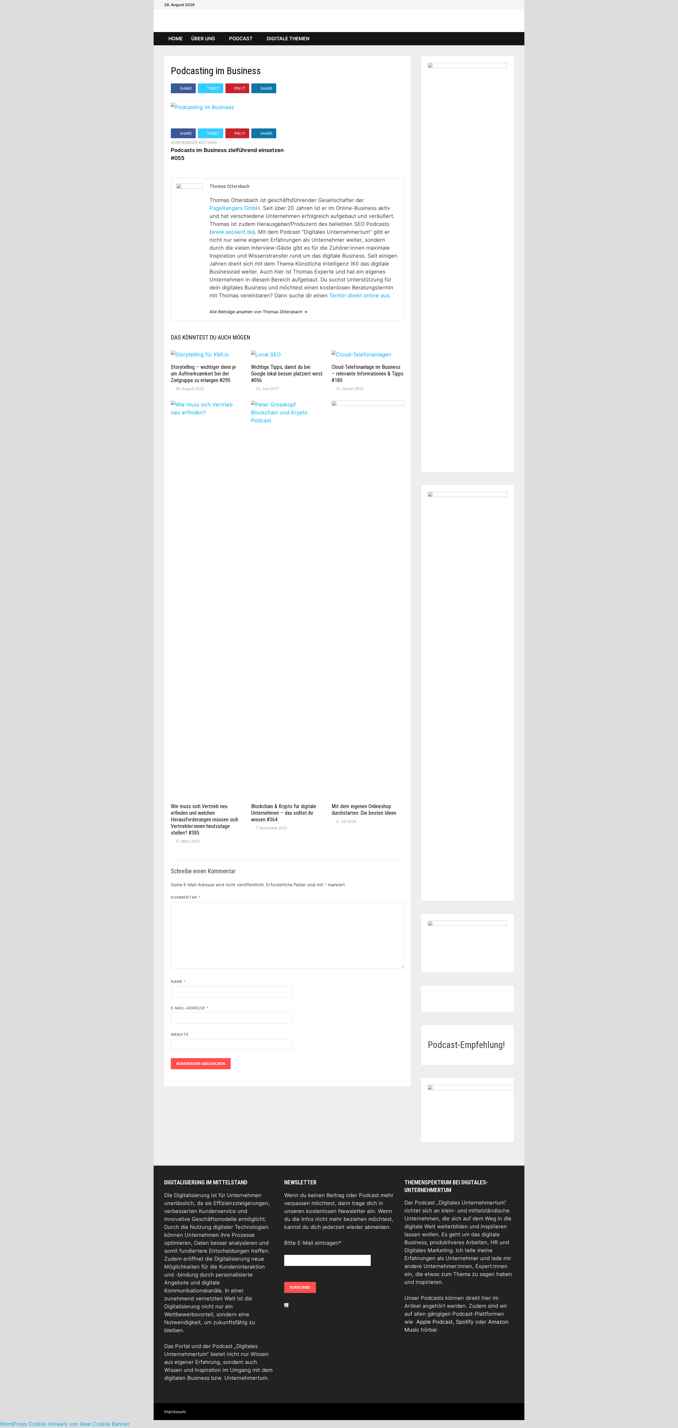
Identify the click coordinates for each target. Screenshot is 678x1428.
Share (186, 88)
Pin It (239, 88)
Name (178, 981)
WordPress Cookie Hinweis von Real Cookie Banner (65, 1424)
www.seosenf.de (232, 232)
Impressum (175, 1411)
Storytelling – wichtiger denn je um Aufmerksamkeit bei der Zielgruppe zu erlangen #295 (203, 373)
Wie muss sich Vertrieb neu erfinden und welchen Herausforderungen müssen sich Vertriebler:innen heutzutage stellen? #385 (204, 819)
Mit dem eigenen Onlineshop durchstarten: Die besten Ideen (364, 809)
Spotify (465, 1322)
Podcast (241, 38)
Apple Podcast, (436, 1322)
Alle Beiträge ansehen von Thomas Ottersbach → (258, 311)
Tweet (213, 88)
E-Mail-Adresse (189, 1008)
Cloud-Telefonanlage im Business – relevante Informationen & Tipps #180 (367, 373)
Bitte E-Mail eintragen (312, 1243)
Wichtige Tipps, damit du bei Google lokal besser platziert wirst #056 (287, 373)
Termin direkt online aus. (360, 295)
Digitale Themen (288, 38)
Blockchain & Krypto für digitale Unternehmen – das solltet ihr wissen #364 (283, 813)
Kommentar (185, 897)
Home (175, 38)
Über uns (203, 38)
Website (180, 1034)
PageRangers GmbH (234, 208)
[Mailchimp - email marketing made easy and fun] (286, 1305)
